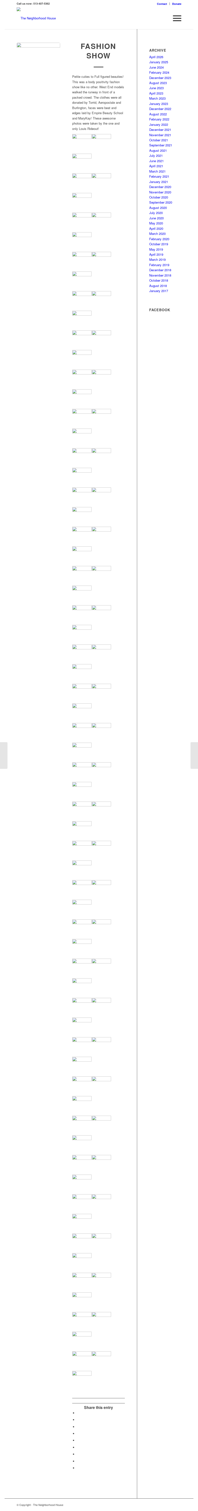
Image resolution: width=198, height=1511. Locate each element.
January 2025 (158, 62)
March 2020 (157, 233)
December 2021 (160, 129)
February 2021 (159, 176)
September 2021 (160, 145)
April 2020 (156, 228)
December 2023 (160, 77)
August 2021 (158, 150)
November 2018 (160, 275)
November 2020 (160, 192)
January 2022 (158, 124)
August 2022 (158, 114)
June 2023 (156, 88)
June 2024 (156, 67)
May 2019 (156, 249)
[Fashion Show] (38, 64)
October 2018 (158, 280)
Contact (162, 4)
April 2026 (156, 57)
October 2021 (158, 140)
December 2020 (160, 186)
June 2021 (156, 161)
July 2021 (156, 155)
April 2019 (156, 254)
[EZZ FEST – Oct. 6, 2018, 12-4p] (3, 755)
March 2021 (157, 171)
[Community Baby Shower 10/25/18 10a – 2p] (194, 755)
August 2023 (158, 82)
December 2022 (160, 108)
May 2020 (156, 223)
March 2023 (157, 98)
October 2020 (158, 197)
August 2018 (158, 285)
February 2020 (159, 239)
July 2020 (156, 212)
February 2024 (159, 72)
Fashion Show (98, 51)
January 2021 (158, 181)
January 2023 (158, 103)
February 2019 (159, 264)
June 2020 (156, 218)
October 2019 (158, 244)
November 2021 (160, 135)
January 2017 (158, 290)
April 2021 (156, 166)
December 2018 (160, 270)
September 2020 (160, 202)
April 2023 (156, 93)
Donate (176, 4)
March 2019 (157, 259)
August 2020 (158, 207)
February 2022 (159, 119)
